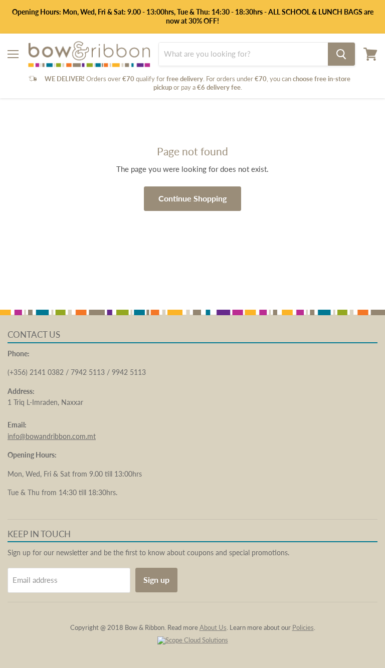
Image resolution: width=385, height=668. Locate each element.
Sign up (156, 579)
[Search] (341, 54)
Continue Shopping (192, 198)
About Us (213, 627)
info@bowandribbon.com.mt (52, 436)
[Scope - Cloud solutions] (192, 640)
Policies (303, 627)
